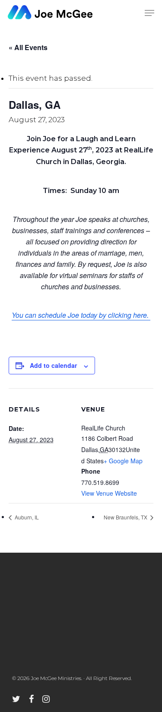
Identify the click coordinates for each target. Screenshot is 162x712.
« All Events (28, 47)
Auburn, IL (26, 517)
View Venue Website (109, 493)
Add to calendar (53, 365)
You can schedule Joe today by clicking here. (81, 315)
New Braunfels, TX (126, 517)
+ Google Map (123, 460)
